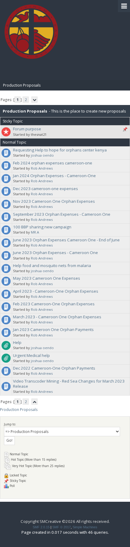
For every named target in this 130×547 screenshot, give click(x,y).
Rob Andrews (42, 168)
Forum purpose (27, 129)
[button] (124, 6)
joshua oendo (42, 155)
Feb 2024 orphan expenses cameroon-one (52, 163)
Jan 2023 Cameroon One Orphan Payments (53, 329)
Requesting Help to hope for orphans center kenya (60, 150)
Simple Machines (85, 527)
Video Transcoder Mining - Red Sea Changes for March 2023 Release (69, 383)
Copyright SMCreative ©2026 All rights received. (65, 521)
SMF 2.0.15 (41, 527)
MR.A (35, 232)
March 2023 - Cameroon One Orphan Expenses (57, 317)
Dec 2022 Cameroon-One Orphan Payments (54, 368)
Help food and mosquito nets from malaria (52, 265)
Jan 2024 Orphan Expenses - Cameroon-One (54, 175)
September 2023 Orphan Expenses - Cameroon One (61, 214)
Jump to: (10, 424)
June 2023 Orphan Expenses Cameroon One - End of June (66, 240)
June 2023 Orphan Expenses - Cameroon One (55, 252)
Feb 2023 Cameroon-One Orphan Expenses (54, 304)
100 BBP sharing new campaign (42, 227)
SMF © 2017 (61, 527)
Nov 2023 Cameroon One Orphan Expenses (54, 201)
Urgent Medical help (31, 355)
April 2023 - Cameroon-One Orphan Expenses (55, 291)
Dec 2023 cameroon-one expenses (45, 188)
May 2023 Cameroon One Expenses (46, 278)
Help (17, 342)
